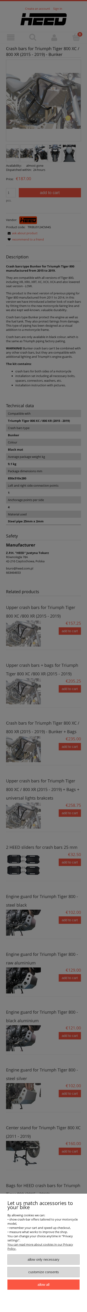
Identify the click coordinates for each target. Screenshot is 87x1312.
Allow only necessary (43, 1259)
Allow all (43, 1284)
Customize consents (43, 1272)
